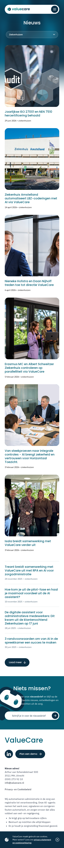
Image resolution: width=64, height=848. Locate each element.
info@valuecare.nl (14, 782)
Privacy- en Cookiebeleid (18, 789)
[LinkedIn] (9, 754)
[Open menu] (54, 9)
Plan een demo (28, 754)
